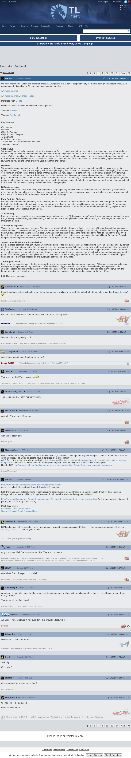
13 (112, 73)
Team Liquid (103, 2)
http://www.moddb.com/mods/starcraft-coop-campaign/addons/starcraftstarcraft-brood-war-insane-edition (49, 499)
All (129, 73)
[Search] (128, 31)
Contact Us (84, 750)
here (51, 105)
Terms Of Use (72, 750)
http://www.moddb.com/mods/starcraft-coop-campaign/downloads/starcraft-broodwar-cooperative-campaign (63, 465)
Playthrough (14, 115)
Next (123, 73)
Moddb (19, 101)
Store (70, 26)
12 (107, 73)
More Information (113, 755)
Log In (4, 2)
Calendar (24, 26)
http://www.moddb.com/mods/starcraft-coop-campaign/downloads (31, 485)
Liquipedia (116, 2)
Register (12, 2)
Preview (13, 110)
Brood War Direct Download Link (16, 509)
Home (4, 26)
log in (59, 736)
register (70, 736)
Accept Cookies (94, 755)
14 (117, 73)
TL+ (87, 26)
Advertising (47, 750)
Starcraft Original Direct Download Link (19, 511)
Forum (13, 26)
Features (59, 26)
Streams (34, 26)
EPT (80, 26)
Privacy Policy (59, 750)
